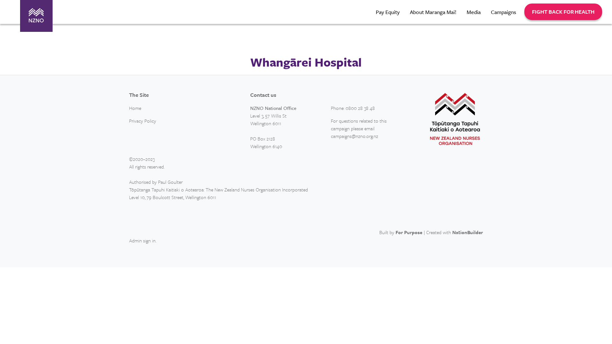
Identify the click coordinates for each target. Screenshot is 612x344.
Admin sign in (142, 240)
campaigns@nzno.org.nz (354, 136)
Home (135, 107)
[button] (563, 12)
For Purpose (409, 232)
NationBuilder (467, 232)
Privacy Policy (142, 120)
